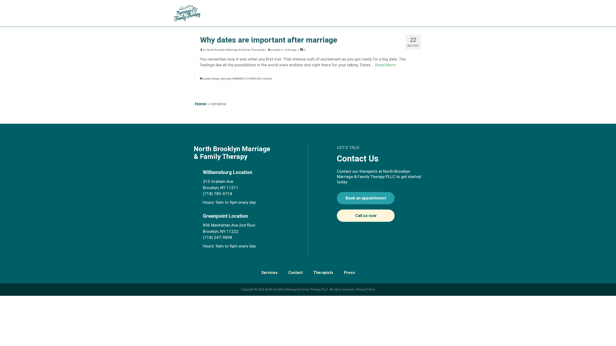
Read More (385, 65)
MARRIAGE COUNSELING (246, 78)
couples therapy (211, 78)
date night (226, 78)
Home (200, 104)
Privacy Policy (366, 289)
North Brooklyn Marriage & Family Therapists (235, 50)
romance (267, 78)
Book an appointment (366, 198)
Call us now (365, 216)
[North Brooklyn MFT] (189, 13)
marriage (291, 50)
